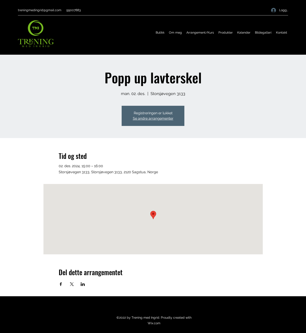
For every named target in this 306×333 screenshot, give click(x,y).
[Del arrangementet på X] (72, 284)
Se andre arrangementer (153, 118)
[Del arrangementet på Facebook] (61, 284)
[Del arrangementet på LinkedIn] (83, 284)
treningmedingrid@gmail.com (39, 10)
